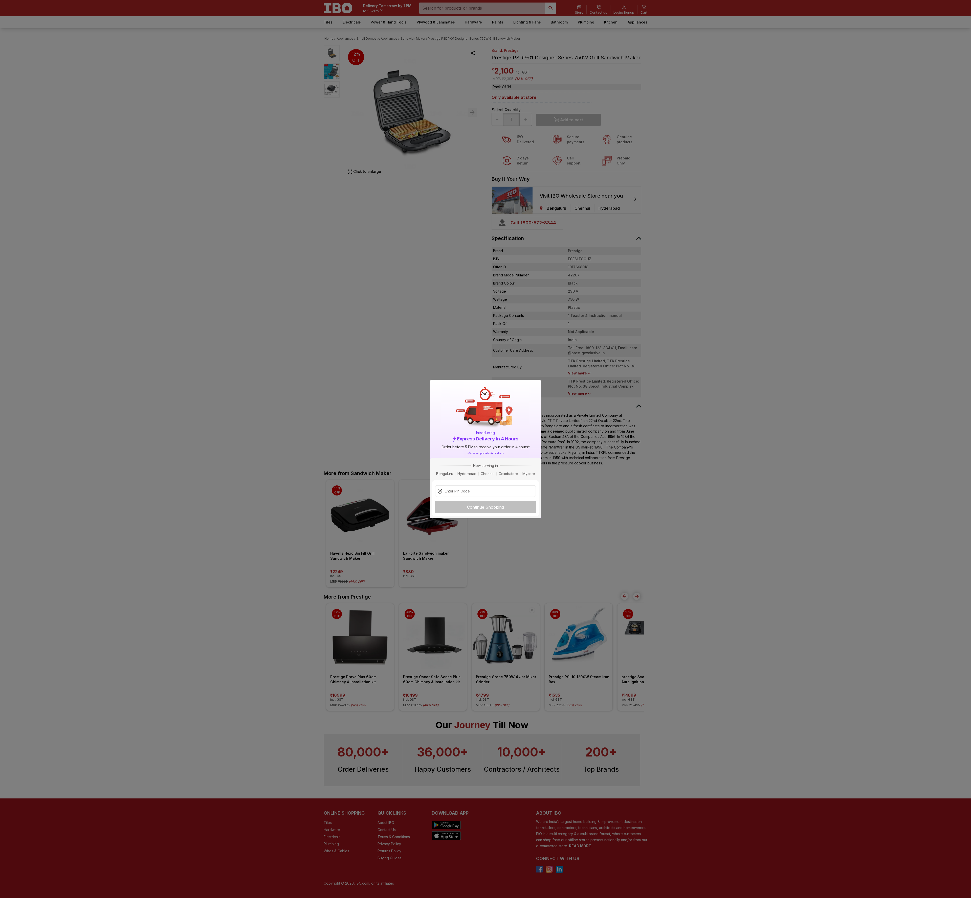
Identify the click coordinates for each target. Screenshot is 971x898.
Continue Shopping (485, 506)
